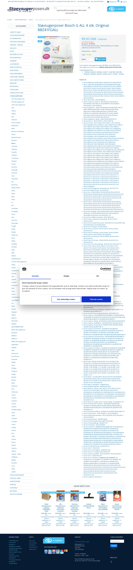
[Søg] (89, 8)
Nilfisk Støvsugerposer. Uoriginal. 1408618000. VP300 (46, 507)
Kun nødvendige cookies (66, 299)
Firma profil (12, 542)
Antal (84, 59)
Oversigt (11, 554)
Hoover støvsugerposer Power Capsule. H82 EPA (117, 506)
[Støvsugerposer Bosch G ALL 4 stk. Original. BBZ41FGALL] (57, 54)
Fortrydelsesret (13, 540)
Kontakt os (12, 544)
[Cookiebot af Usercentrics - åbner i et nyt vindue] (102, 269)
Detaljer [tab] (66, 276)
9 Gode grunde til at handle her (15, 560)
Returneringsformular (15, 552)
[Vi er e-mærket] (116, 9)
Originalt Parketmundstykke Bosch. (88, 505)
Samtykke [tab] (35, 276)
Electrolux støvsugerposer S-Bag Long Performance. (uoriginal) (74, 507)
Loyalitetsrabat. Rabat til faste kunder (15, 549)
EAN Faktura (12, 558)
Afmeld (113, 549)
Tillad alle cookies (96, 299)
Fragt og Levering (14, 556)
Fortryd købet (13, 563)
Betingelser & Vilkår (14, 546)
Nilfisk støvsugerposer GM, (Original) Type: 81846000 (103, 506)
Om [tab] (97, 276)
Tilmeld (113, 546)
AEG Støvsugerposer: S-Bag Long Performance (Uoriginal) (60, 507)
